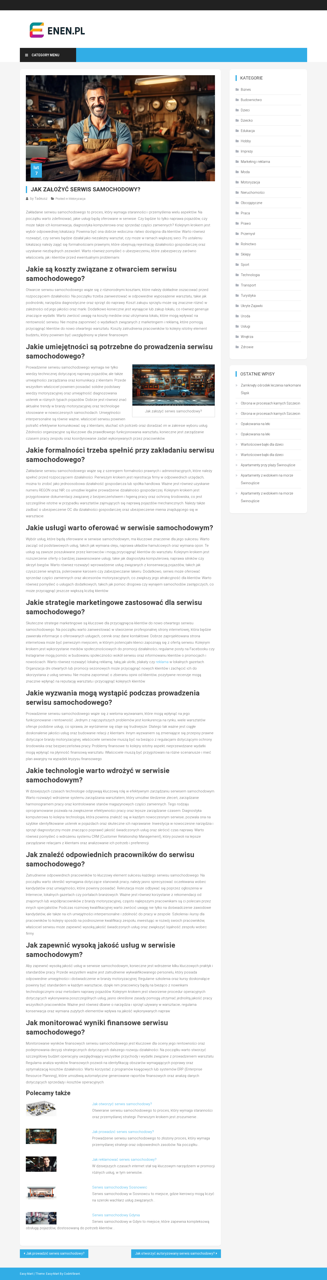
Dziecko (247, 120)
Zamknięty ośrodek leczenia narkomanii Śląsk (271, 389)
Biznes (246, 89)
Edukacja (248, 131)
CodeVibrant (72, 1273)
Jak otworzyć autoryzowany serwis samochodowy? (175, 1253)
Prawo (246, 223)
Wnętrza (247, 337)
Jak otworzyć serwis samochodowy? (122, 1104)
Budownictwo (251, 100)
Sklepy (246, 254)
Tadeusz (40, 198)
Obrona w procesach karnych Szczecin (270, 403)
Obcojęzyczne (251, 203)
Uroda (245, 316)
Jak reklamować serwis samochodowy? (124, 1159)
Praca (245, 213)
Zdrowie (247, 347)
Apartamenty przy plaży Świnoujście (268, 465)
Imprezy (247, 151)
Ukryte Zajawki (252, 306)
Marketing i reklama (255, 162)
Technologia (250, 275)
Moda (245, 172)
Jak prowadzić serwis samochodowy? (123, 1132)
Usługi (245, 326)
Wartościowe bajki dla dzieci (262, 444)
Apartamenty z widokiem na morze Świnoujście (267, 479)
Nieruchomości (253, 192)
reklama (162, 662)
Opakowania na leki (255, 424)
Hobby (246, 141)
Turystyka (248, 295)
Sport (245, 265)
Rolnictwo (248, 244)
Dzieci (245, 110)
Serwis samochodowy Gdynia (116, 1215)
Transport (248, 285)
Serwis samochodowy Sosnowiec (119, 1187)
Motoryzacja (77, 198)
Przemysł (248, 234)
